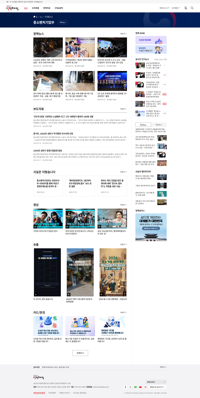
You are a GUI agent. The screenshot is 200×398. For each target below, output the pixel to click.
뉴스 (26, 8)
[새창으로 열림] (151, 40)
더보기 (122, 34)
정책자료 (46, 8)
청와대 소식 (164, 8)
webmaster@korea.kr (101, 387)
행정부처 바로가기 (156, 387)
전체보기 (80, 354)
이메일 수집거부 (64, 393)
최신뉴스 (159, 124)
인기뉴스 (143, 124)
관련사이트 (151, 382)
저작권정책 (52, 393)
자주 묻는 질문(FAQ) (79, 393)
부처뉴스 (63, 22)
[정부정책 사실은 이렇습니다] (151, 49)
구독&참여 (58, 8)
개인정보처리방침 (39, 393)
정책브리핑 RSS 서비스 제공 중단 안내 (55, 367)
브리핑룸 (35, 8)
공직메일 (175, 8)
